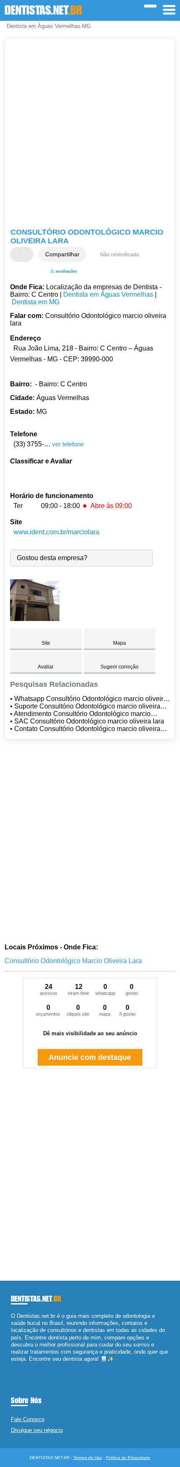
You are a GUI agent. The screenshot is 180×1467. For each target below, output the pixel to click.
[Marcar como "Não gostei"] (28, 254)
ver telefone (68, 444)
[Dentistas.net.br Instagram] (20, 1366)
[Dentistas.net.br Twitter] (16, 1366)
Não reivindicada (119, 255)
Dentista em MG (35, 301)
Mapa (119, 643)
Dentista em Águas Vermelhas (108, 294)
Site (45, 643)
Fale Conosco (27, 1419)
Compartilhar (62, 254)
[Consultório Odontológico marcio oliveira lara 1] (34, 618)
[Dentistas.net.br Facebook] (13, 1366)
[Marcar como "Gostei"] (17, 254)
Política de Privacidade (128, 1457)
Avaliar (46, 667)
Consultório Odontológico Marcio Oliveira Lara (73, 960)
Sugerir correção (119, 667)
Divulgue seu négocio (37, 1430)
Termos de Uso (87, 1457)
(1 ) (63, 271)
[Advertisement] (90, 134)
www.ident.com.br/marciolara (56, 532)
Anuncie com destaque (90, 1057)
